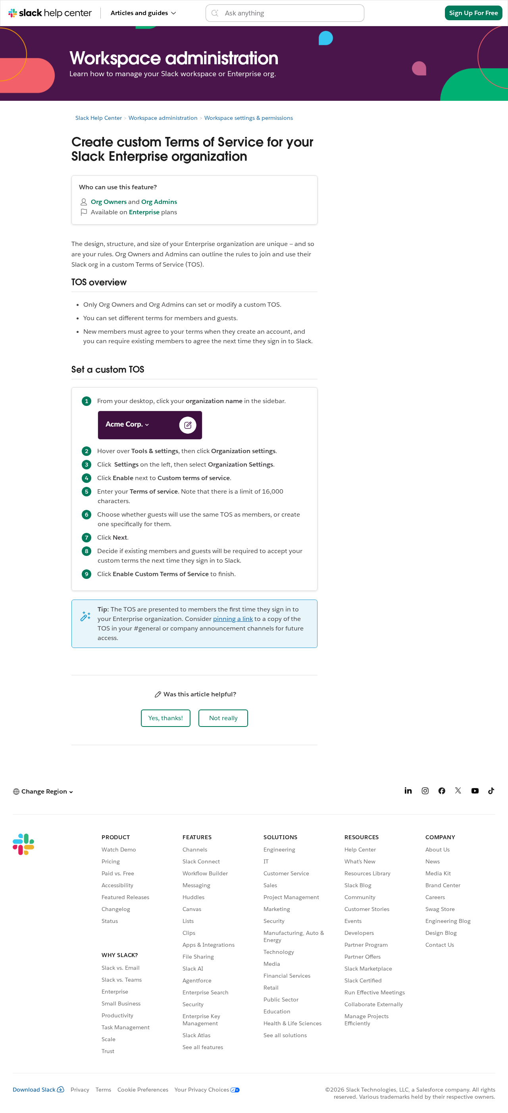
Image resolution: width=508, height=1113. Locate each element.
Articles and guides (139, 13)
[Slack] (23, 945)
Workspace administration (163, 117)
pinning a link (233, 619)
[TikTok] (491, 792)
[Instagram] (425, 792)
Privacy (80, 1089)
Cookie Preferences (142, 1089)
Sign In (424, 13)
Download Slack (34, 1089)
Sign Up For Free (473, 13)
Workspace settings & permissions (248, 117)
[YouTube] (475, 792)
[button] (165, 718)
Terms (103, 1089)
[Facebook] (441, 792)
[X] (458, 792)
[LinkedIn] (408, 792)
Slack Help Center (98, 117)
